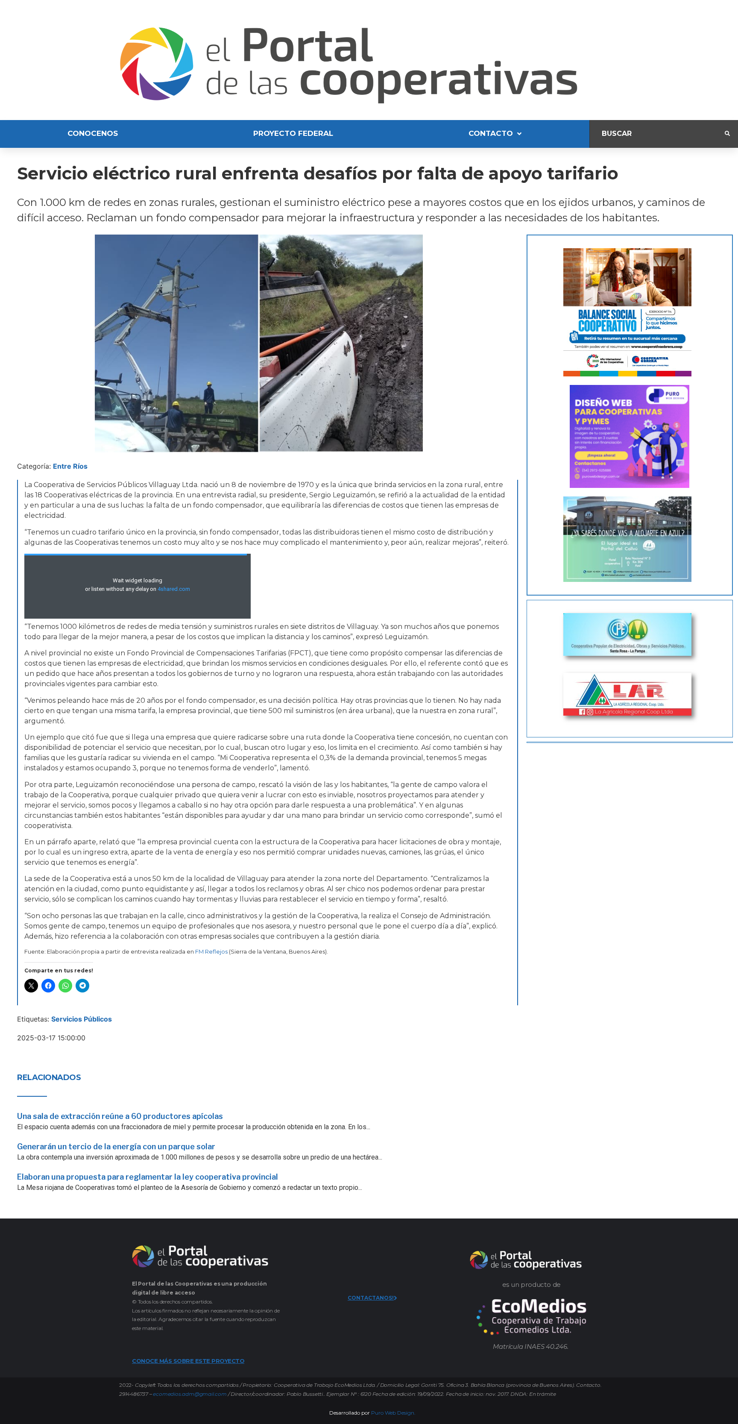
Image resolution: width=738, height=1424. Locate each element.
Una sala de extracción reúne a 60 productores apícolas (120, 1116)
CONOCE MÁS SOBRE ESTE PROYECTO (188, 1360)
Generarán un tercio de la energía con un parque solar (116, 1146)
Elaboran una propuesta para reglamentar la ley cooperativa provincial (147, 1176)
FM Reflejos (211, 951)
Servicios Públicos (81, 1019)
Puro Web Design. (393, 1412)
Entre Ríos (70, 466)
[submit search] (727, 133)
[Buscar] (657, 134)
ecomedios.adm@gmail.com (189, 1394)
